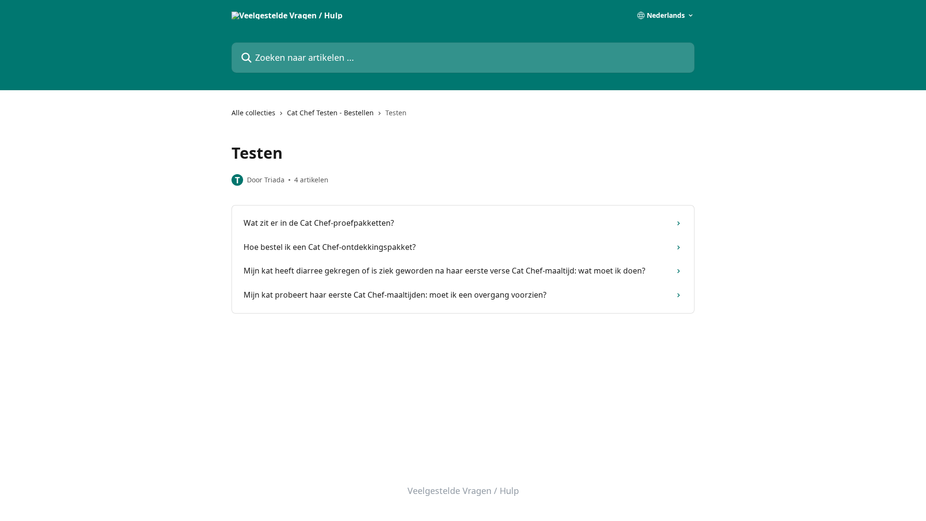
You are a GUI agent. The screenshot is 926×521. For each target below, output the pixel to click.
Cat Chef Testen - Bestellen (330, 112)
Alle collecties (253, 112)
